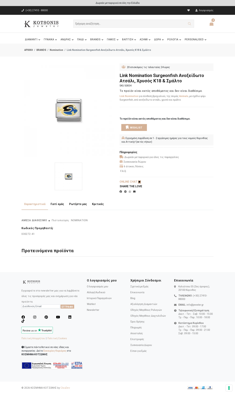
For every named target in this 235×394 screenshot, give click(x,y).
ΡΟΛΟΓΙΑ (172, 39)
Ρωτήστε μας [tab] (78, 204)
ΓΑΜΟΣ (111, 39)
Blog (132, 298)
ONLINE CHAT (129, 181)
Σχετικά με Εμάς (139, 286)
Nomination (56, 50)
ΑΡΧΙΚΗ (28, 50)
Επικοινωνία (137, 292)
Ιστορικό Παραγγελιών (99, 298)
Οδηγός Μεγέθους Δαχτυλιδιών (148, 315)
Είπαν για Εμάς (138, 351)
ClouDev (65, 387)
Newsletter (93, 310)
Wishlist (91, 304)
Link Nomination (129, 96)
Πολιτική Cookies (57, 338)
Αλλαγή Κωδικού (96, 292)
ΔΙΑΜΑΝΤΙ (31, 39)
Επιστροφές (137, 339)
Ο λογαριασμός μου (97, 286)
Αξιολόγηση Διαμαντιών (143, 304)
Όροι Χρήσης (137, 321)
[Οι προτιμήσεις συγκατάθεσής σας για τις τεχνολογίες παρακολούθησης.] (229, 388)
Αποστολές (136, 333)
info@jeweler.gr (195, 304)
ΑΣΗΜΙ (144, 39)
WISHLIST (136, 127)
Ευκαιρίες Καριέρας (54, 350)
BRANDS (95, 39)
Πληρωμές (136, 327)
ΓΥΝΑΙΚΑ (49, 39)
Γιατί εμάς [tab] (57, 204)
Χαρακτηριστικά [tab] (34, 204)
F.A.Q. (123, 171)
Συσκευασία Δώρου (141, 345)
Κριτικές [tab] (98, 204)
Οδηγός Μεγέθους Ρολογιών (146, 310)
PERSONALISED (194, 39)
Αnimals (183, 96)
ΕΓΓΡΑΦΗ (67, 306)
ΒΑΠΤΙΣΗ (127, 39)
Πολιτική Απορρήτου (33, 338)
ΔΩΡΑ (157, 39)
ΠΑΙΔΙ (80, 39)
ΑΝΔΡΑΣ (66, 39)
